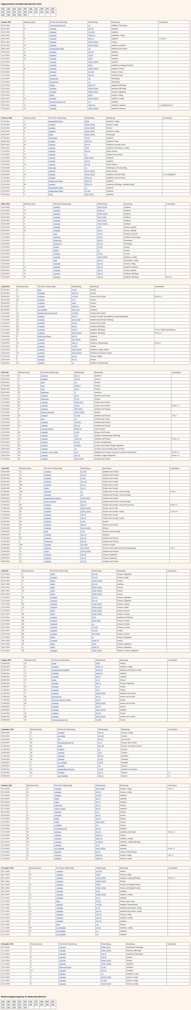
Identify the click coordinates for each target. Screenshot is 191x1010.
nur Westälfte (61, 928)
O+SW (77, 442)
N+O (100, 743)
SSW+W (75, 293)
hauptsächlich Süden (57, 49)
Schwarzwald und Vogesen (61, 700)
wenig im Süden (50, 501)
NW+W (91, 75)
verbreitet (53, 29)
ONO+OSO (79, 402)
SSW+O (78, 386)
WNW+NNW (97, 607)
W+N (83, 531)
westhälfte (58, 825)
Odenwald (58, 805)
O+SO (77, 399)
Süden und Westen (44, 336)
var (89, 25)
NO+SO (84, 482)
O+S (97, 825)
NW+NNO (79, 409)
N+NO (100, 237)
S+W (99, 227)
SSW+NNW (76, 340)
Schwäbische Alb (61, 829)
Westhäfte (41, 293)
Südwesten (52, 168)
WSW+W (91, 35)
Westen (52, 85)
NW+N (98, 677)
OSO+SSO (76, 310)
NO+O (100, 230)
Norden (56, 247)
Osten (51, 194)
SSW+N (75, 343)
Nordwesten (54, 78)
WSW (90, 59)
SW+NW (84, 545)
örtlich (52, 95)
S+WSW (91, 32)
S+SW (90, 55)
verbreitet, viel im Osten (49, 452)
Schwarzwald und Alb (57, 25)
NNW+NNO (85, 498)
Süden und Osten (65, 967)
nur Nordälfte (59, 848)
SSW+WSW (89, 158)
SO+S (77, 389)
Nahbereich (58, 240)
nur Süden (61, 736)
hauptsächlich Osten (56, 121)
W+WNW (99, 842)
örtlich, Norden (60, 809)
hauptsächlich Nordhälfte (60, 670)
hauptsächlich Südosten (53, 498)
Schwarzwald (56, 697)
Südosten (62, 974)
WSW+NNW (102, 207)
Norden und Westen (56, 181)
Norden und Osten (47, 412)
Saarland (59, 904)
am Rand (44, 442)
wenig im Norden (47, 429)
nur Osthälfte (42, 310)
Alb (59, 739)
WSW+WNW (93, 42)
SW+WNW (85, 548)
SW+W (91, 29)
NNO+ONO (89, 194)
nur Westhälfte (63, 776)
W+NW (91, 72)
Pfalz (58, 924)
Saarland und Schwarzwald (47, 313)
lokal (55, 234)
